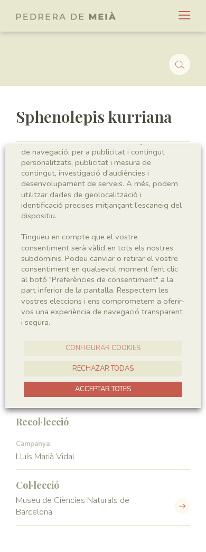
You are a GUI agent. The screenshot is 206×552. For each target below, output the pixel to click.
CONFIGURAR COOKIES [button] (103, 348)
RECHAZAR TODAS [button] (103, 368)
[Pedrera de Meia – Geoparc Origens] (66, 16)
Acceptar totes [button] (103, 389)
